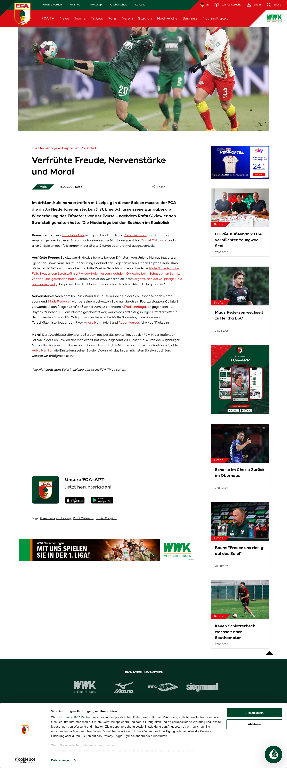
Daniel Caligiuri (152, 240)
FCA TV (48, 18)
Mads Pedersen (59, 301)
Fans (112, 18)
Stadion (145, 18)
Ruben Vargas (129, 322)
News (64, 18)
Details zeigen (60, 760)
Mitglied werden (52, 4)
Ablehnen (254, 724)
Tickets (97, 18)
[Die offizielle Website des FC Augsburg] (22, 13)
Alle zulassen (254, 712)
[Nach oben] (269, 651)
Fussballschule (118, 4)
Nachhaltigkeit (215, 18)
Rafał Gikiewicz (135, 235)
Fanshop (75, 4)
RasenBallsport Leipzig (55, 518)
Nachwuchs (167, 18)
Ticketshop (95, 4)
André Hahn (93, 322)
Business (190, 18)
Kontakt (140, 4)
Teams (79, 18)
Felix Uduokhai (73, 235)
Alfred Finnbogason (136, 307)
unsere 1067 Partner (77, 717)
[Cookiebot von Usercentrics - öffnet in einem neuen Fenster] (25, 760)
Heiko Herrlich (42, 350)
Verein (127, 18)
